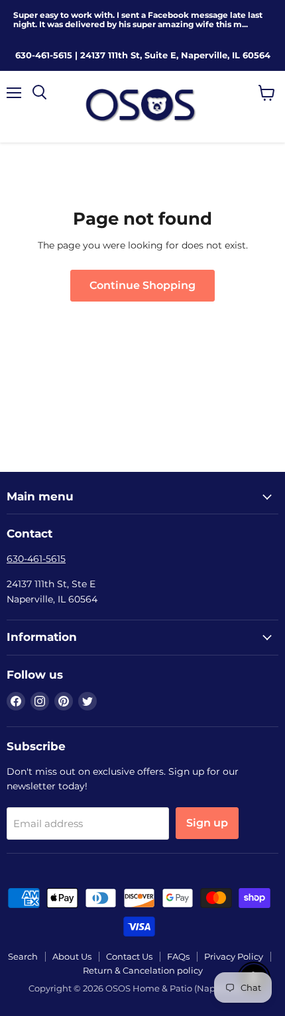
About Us (71, 956)
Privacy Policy (233, 956)
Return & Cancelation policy (143, 970)
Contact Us (129, 956)
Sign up (207, 823)
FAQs (178, 956)
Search (23, 956)
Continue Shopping (142, 285)
